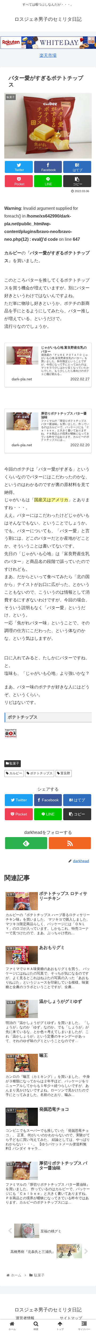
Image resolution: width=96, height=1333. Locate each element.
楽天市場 (48, 55)
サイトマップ (71, 1318)
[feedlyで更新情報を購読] (26, 843)
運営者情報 (25, 1318)
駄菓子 (14, 763)
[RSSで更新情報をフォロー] (70, 843)
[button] (85, 782)
